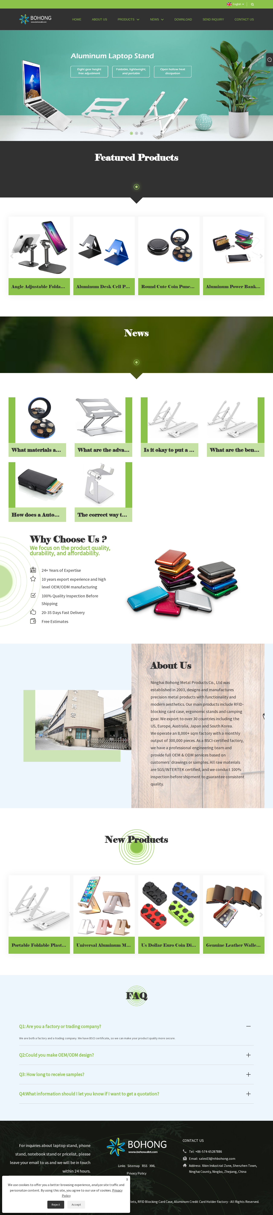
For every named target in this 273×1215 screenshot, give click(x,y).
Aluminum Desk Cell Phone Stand (105, 286)
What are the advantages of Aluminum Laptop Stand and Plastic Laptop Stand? (105, 450)
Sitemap (134, 1166)
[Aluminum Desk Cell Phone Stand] (104, 247)
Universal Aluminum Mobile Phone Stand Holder (105, 945)
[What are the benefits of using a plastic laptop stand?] (232, 417)
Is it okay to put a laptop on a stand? (171, 450)
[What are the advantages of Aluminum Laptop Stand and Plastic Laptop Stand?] (100, 417)
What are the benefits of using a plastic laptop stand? (237, 450)
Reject (56, 1204)
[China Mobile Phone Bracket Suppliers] (136, 85)
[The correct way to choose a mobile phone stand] (100, 482)
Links (121, 1166)
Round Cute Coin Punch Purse (170, 286)
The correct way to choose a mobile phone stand (105, 514)
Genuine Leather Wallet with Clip (235, 945)
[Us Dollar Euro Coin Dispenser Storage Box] (169, 906)
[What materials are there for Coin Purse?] (40, 417)
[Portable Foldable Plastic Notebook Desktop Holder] (39, 906)
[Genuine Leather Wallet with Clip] (233, 906)
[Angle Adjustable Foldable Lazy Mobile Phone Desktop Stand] (39, 247)
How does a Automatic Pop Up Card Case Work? (39, 514)
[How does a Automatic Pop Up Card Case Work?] (40, 482)
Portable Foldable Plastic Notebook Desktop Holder (41, 945)
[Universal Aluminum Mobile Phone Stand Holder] (104, 906)
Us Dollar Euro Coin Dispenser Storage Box (170, 945)
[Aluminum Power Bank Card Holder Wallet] (233, 247)
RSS (144, 1166)
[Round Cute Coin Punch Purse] (169, 247)
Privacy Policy (136, 1173)
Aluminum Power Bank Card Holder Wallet (235, 286)
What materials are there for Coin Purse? (39, 450)
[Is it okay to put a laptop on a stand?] (173, 417)
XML (152, 1166)
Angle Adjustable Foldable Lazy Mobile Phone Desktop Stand (41, 286)
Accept (76, 1204)
